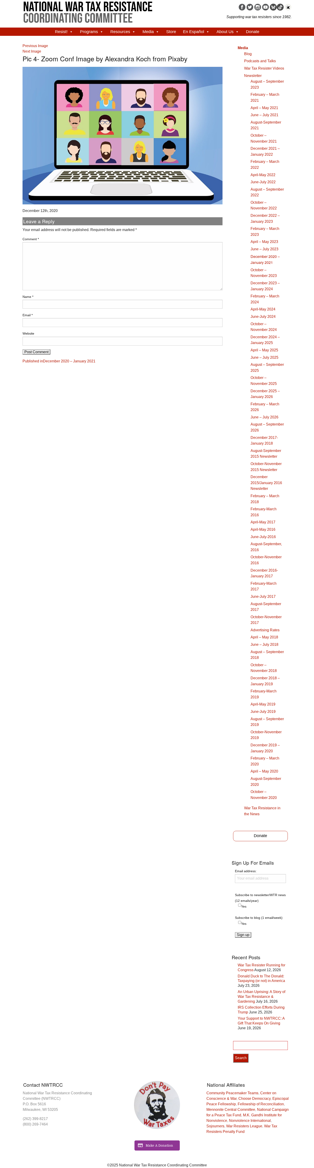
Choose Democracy (254, 1098)
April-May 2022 (263, 175)
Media (148, 31)
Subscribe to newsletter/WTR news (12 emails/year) (260, 898)
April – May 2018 (264, 637)
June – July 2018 (264, 644)
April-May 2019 (263, 704)
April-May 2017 (263, 522)
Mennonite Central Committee (230, 1110)
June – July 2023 (264, 249)
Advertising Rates (265, 630)
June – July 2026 (264, 417)
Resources (120, 31)
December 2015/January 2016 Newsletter (266, 483)
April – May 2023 (264, 242)
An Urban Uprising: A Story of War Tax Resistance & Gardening (261, 996)
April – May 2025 (264, 350)
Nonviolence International (250, 1121)
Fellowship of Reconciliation (261, 1104)
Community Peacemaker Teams (232, 1093)
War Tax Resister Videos (264, 68)
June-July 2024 (263, 317)
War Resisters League (244, 1126)
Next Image (32, 51)
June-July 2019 (263, 712)
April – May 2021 (264, 108)
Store (171, 31)
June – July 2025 (264, 357)
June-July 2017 (263, 596)
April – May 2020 (264, 771)
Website (28, 333)
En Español (193, 31)
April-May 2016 (263, 529)
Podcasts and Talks (260, 61)
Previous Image (35, 46)
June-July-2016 (263, 537)
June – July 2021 (264, 115)
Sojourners (215, 1126)
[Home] (88, 11)
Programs (89, 31)
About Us (225, 31)
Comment (31, 239)
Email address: (246, 871)
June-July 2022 (263, 182)
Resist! (61, 31)
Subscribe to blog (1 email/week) (259, 918)
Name (28, 297)
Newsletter (253, 76)
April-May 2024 (263, 309)
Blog (248, 54)
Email (28, 315)
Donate (252, 31)
